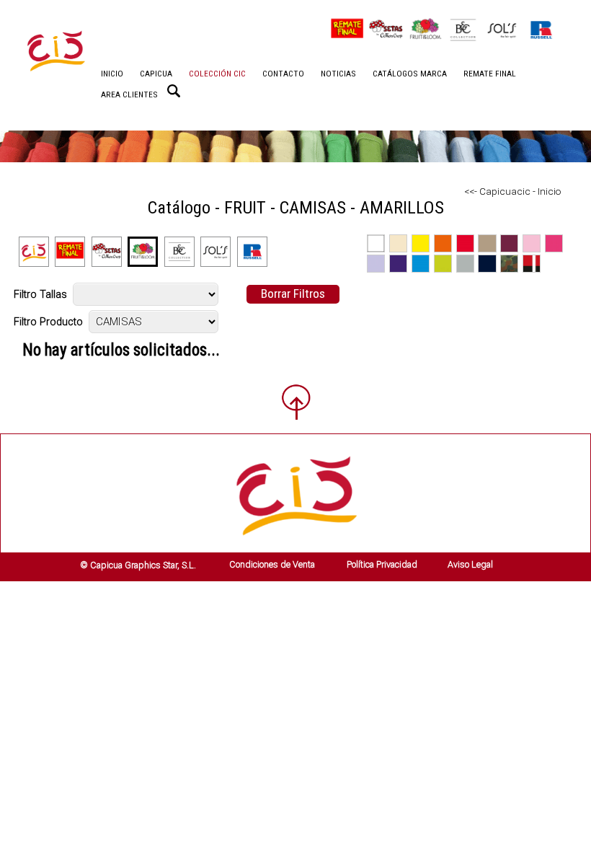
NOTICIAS (338, 74)
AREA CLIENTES (129, 94)
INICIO (112, 74)
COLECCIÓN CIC (217, 74)
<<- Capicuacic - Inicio (512, 191)
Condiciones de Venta (272, 564)
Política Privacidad (382, 564)
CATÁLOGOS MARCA (410, 74)
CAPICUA (156, 74)
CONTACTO (283, 74)
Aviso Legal (470, 564)
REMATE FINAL (489, 74)
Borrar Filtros (293, 293)
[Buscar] (173, 90)
